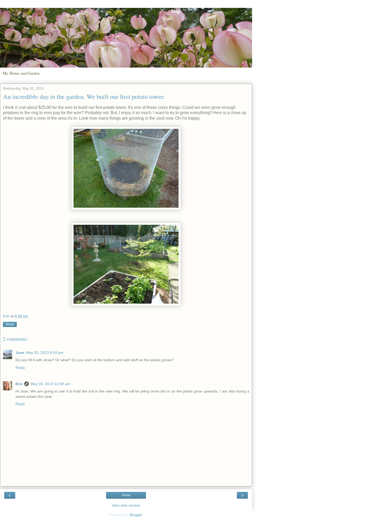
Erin (19, 384)
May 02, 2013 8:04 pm (45, 352)
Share (10, 324)
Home (126, 495)
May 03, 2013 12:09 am (50, 384)
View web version (126, 505)
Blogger (136, 515)
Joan (19, 352)
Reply (20, 367)
